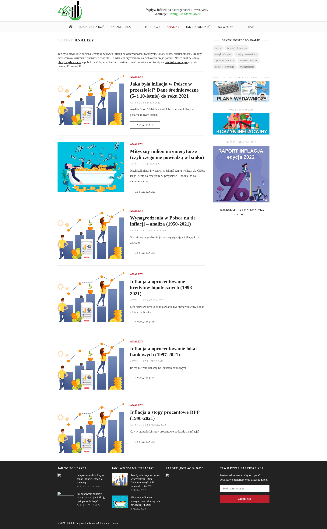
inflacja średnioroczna (237, 48)
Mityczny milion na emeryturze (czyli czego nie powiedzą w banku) (145, 501)
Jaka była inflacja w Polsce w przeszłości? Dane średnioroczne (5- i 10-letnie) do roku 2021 (164, 90)
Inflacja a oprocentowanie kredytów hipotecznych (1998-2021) (162, 287)
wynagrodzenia (247, 66)
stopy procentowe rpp (224, 66)
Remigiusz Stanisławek (85, 523)
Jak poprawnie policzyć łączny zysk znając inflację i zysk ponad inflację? (92, 497)
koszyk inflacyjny (223, 54)
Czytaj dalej (145, 125)
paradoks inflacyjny (248, 60)
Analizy (136, 76)
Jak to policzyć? (72, 468)
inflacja (218, 48)
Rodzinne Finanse (109, 523)
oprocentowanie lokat (224, 60)
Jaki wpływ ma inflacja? (133, 468)
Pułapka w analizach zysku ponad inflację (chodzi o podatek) (91, 479)
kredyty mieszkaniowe (247, 54)
